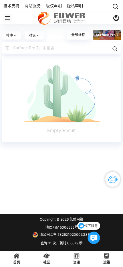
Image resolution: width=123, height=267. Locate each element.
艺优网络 (76, 219)
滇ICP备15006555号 (61, 227)
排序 (9, 35)
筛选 (32, 35)
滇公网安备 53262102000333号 (65, 234)
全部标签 (78, 35)
